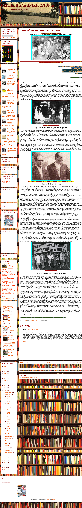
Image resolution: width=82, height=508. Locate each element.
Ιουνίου (7, 443)
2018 (5, 385)
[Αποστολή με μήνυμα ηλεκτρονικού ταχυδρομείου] (42, 320)
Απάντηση (24, 341)
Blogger (53, 499)
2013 (5, 462)
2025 (5, 369)
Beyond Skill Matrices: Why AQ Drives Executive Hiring (8, 309)
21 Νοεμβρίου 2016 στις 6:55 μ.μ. (32, 329)
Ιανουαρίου (8, 455)
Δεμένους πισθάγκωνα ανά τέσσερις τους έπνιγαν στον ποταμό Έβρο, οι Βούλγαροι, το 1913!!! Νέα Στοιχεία (8, 93)
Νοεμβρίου (8, 394)
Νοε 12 (9, 419)
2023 (5, 373)
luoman (48, 499)
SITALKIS (11, 264)
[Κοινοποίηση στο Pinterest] (46, 320)
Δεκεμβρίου (8, 392)
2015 (5, 458)
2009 (5, 472)
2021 (5, 378)
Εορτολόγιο (9, 251)
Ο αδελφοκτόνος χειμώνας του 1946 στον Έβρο (11, 71)
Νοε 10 (9, 421)
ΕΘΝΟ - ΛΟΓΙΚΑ (7, 326)
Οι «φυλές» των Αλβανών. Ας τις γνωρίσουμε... (11, 77)
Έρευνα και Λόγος (7, 314)
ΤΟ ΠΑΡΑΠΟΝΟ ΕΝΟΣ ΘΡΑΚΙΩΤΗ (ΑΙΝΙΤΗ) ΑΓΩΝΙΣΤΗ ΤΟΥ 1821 (9, 122)
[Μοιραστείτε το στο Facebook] (45, 320)
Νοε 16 (9, 406)
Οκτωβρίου (8, 433)
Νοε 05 (9, 426)
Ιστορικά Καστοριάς (8, 349)
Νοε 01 (9, 430)
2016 (5, 390)
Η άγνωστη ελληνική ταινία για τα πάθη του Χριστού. (8, 318)
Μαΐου (7, 445)
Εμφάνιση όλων (13, 358)
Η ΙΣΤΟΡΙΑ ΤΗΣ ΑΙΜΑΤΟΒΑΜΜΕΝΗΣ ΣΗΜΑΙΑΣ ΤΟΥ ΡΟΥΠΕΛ (9, 151)
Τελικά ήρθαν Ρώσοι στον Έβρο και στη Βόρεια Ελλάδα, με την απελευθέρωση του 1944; (9, 113)
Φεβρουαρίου (9, 452)
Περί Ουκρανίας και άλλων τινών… (11, 329)
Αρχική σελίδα (50, 362)
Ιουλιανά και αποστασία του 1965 (9, 410)
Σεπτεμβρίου (8, 436)
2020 (5, 380)
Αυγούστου (8, 438)
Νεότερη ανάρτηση (24, 362)
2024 (5, 371)
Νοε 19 (9, 403)
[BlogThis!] (43, 320)
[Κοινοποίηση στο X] (44, 320)
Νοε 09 (9, 423)
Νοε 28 (9, 399)
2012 (5, 465)
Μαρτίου (7, 450)
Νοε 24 (9, 401)
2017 (5, 387)
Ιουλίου (7, 440)
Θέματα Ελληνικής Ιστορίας (8, 336)
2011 (5, 467)
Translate (13, 37)
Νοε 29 (9, 396)
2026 (5, 366)
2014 (5, 460)
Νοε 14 (9, 416)
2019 (5, 383)
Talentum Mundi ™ (8, 306)
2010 (5, 469)
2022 (5, 376)
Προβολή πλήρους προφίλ (8, 298)
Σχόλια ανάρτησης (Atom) (53, 366)
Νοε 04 (9, 428)
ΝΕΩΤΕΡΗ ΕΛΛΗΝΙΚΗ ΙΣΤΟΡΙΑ (27, 5)
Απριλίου (7, 448)
